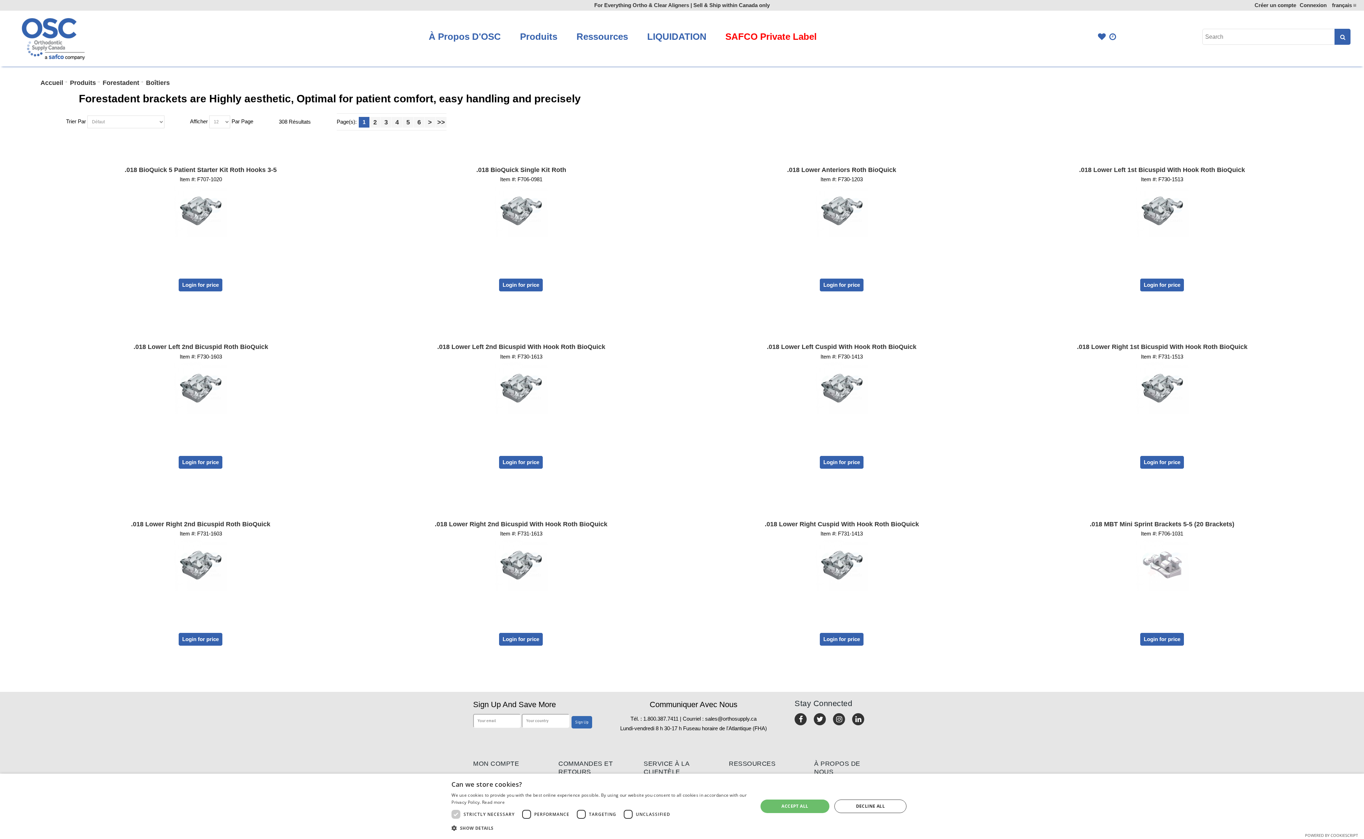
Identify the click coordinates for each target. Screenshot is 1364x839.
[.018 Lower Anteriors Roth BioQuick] (841, 210)
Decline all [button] (870, 806)
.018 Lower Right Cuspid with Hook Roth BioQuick (842, 524)
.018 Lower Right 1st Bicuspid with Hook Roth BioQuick (1162, 346)
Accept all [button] (794, 806)
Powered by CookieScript (1331, 835)
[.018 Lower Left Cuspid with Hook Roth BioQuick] (841, 388)
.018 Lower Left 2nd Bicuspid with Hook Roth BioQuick (521, 346)
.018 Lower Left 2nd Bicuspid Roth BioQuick (201, 346)
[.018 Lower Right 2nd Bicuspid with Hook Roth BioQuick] (521, 565)
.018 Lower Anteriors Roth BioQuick (841, 169)
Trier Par (76, 121)
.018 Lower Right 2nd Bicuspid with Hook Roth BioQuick (521, 524)
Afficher (199, 121)
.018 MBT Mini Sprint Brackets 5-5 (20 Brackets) (1162, 524)
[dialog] (682, 806)
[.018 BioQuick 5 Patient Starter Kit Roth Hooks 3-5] (200, 210)
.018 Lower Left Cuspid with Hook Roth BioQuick (841, 346)
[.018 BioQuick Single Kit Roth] (521, 210)
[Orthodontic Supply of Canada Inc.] (52, 38)
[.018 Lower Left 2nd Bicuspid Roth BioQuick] (200, 388)
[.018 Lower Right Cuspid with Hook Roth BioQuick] (841, 565)
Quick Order (1113, 36)
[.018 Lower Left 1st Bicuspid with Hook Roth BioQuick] (1162, 210)
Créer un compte (1275, 5)
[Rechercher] (1343, 37)
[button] (600, 828)
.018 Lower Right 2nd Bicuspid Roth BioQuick (200, 524)
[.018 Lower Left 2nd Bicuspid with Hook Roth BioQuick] (521, 388)
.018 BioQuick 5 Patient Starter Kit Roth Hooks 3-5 (201, 169)
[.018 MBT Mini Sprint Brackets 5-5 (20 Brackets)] (1162, 565)
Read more (493, 802)
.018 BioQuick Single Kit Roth (521, 169)
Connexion (1313, 5)
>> (441, 122)
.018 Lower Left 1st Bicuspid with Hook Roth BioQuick (1162, 169)
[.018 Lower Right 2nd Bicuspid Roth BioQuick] (200, 565)
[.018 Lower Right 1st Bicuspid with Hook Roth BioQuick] (1162, 388)
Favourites (1102, 36)
